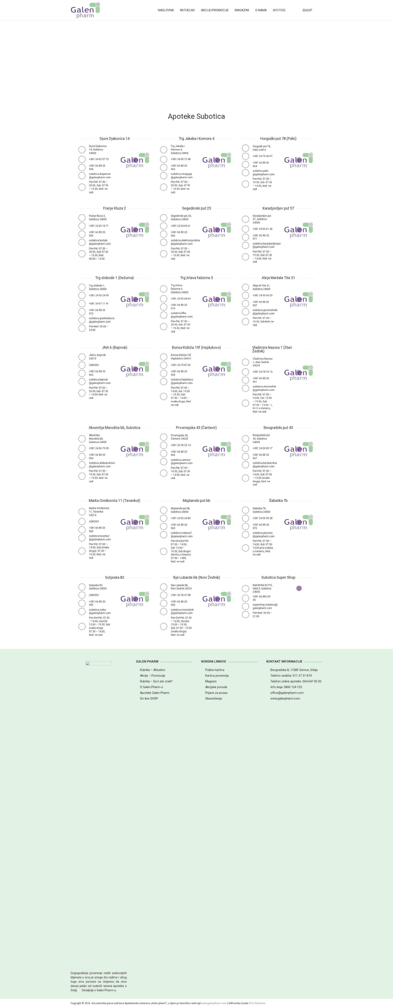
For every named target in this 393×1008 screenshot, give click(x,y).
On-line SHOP (149, 698)
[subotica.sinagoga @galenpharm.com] (165, 175)
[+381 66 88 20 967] (247, 456)
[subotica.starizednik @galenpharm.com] (247, 388)
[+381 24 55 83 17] (247, 448)
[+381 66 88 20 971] (247, 237)
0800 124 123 (293, 687)
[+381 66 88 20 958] (83, 167)
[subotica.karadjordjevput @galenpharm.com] (247, 245)
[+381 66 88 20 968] (83, 529)
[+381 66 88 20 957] (247, 303)
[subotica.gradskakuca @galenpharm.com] (83, 320)
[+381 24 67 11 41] (83, 303)
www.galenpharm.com (285, 698)
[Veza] (85, 10)
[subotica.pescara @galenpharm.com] (247, 534)
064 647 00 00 (312, 681)
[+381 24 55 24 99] (83, 295)
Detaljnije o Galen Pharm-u (99, 990)
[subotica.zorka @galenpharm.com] (83, 611)
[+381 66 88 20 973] (165, 307)
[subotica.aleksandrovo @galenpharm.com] (83, 464)
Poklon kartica (214, 670)
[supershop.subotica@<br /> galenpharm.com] (247, 606)
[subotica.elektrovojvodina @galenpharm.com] (165, 242)
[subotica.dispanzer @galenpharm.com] (83, 175)
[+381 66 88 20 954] (83, 456)
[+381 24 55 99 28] (247, 518)
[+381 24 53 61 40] (247, 229)
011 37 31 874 (302, 675)
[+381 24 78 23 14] (165, 445)
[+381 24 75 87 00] (165, 365)
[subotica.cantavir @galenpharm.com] (165, 461)
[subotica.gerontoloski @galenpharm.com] (247, 311)
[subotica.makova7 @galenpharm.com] (165, 534)
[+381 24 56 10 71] (83, 226)
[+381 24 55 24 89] (165, 518)
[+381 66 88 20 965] (165, 453)
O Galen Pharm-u (151, 687)
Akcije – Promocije (152, 675)
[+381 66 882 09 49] (247, 598)
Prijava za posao (216, 693)
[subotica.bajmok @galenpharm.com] (83, 381)
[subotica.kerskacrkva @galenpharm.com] (247, 464)
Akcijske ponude (216, 687)
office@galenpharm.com (287, 693)
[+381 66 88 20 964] (247, 164)
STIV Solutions (257, 1003)
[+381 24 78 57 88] (165, 595)
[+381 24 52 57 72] (83, 159)
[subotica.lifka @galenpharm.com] (165, 315)
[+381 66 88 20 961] (247, 380)
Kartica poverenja (217, 675)
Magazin (211, 681)
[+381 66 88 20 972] (83, 311)
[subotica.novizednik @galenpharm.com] (165, 611)
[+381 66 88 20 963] (165, 167)
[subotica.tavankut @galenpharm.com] (83, 538)
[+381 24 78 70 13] (247, 372)
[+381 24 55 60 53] (247, 295)
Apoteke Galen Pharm (154, 693)
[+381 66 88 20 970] (247, 526)
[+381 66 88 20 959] (165, 373)
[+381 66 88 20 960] (165, 603)
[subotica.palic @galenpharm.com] (247, 172)
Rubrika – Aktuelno (152, 670)
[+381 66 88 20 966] (165, 234)
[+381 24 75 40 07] (247, 156)
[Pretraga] (320, 10)
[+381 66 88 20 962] (83, 373)
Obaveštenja (213, 698)
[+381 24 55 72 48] (165, 159)
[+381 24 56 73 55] (83, 448)
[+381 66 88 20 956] (83, 234)
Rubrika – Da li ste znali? (156, 681)
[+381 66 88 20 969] (165, 526)
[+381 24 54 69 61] (165, 226)
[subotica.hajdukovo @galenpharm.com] (165, 381)
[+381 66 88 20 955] (83, 603)
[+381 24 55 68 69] (165, 298)
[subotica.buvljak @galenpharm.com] (83, 242)
